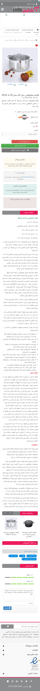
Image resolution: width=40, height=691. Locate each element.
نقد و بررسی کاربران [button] (31, 568)
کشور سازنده (34, 123)
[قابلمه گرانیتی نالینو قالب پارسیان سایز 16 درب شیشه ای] (29, 523)
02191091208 (26, 177)
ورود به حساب (31, 4)
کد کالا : (34, 98)
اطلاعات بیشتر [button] (28, 212)
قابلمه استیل (14, 556)
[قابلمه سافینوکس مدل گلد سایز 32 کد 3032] (11, 523)
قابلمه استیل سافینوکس (29, 559)
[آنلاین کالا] (26, 12)
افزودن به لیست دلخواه (18, 150)
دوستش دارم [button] (31, 40)
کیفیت (28, 575)
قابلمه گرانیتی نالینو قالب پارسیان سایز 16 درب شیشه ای (29, 535)
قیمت (28, 581)
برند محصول (34, 117)
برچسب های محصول (30, 551)
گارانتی (35, 130)
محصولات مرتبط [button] (27, 513)
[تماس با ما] (20, 1)
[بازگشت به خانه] (37, 30)
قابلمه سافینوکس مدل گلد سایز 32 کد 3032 (11, 534)
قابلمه (22, 556)
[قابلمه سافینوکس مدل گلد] (11, 89)
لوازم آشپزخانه (32, 556)
